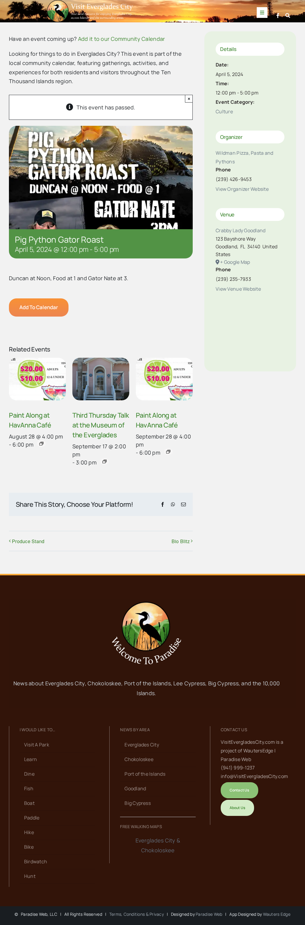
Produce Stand (28, 541)
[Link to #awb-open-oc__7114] (287, 15)
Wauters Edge (276, 914)
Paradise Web (209, 914)
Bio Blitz (181, 541)
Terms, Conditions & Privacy (136, 914)
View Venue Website (238, 289)
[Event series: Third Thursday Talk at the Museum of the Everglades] (104, 461)
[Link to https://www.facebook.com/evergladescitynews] (277, 15)
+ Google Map (235, 262)
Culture (224, 111)
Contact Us (234, 729)
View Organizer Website (242, 189)
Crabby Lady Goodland (240, 230)
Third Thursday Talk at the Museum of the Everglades (100, 425)
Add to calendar (38, 307)
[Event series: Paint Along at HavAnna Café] (41, 443)
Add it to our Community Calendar (121, 38)
